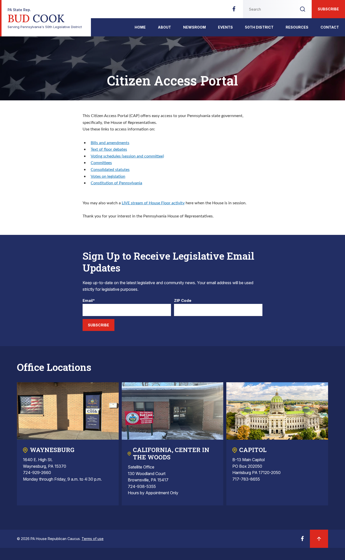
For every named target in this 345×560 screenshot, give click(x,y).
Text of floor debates (109, 149)
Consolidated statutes (110, 170)
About (164, 27)
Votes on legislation (108, 176)
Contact (330, 27)
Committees (101, 163)
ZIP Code (182, 301)
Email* (89, 301)
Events (225, 27)
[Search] (302, 9)
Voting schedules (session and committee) (127, 156)
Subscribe (328, 9)
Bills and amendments (110, 143)
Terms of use (93, 538)
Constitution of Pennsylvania (116, 183)
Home (140, 27)
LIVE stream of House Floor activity (153, 203)
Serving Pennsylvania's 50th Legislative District (45, 18)
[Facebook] (234, 10)
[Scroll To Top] (319, 539)
